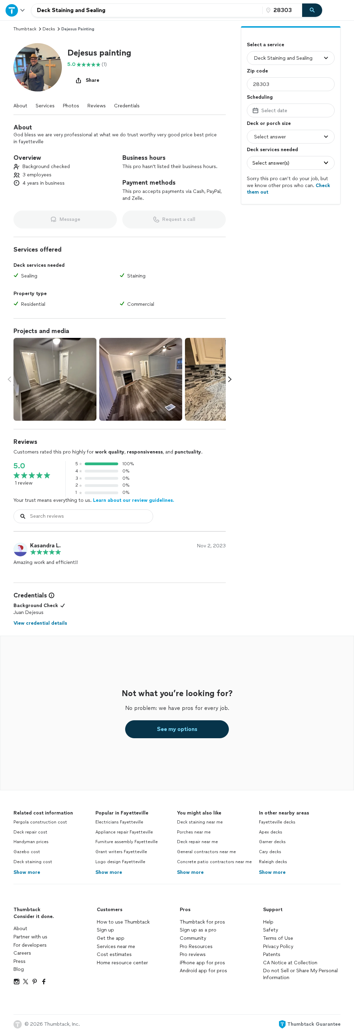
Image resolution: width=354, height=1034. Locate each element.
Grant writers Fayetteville (121, 851)
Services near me (116, 946)
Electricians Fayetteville (119, 822)
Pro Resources (196, 946)
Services (45, 106)
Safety (270, 930)
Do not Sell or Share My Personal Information (300, 974)
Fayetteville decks (277, 822)
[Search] (312, 10)
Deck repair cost (30, 832)
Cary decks (270, 851)
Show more (26, 872)
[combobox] (146, 10)
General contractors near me (206, 851)
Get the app (110, 938)
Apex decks (270, 832)
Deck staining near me (200, 822)
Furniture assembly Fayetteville (126, 841)
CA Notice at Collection (290, 963)
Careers (22, 953)
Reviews (96, 106)
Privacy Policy (278, 946)
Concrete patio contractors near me (214, 861)
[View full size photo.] (54, 379)
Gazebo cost (26, 851)
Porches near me (194, 832)
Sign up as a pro (198, 930)
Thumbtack (24, 29)
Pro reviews (193, 954)
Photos (71, 106)
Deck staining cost (32, 861)
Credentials (127, 106)
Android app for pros (203, 971)
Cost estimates (114, 954)
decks (49, 29)
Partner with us (30, 937)
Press (19, 961)
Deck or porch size (269, 123)
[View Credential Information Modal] (51, 595)
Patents (271, 954)
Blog (18, 969)
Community (193, 938)
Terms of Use (278, 938)
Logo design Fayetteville (120, 861)
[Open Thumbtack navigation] (15, 10)
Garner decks (272, 841)
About (20, 106)
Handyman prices (30, 841)
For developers (30, 945)
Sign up (105, 930)
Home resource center (122, 963)
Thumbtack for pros (202, 922)
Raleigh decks (273, 861)
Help (268, 922)
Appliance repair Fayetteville (124, 832)
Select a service (265, 45)
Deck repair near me (197, 841)
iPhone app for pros (202, 963)
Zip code (257, 71)
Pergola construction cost (40, 822)
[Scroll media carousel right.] (230, 379)
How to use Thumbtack (123, 922)
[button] (37, 67)
